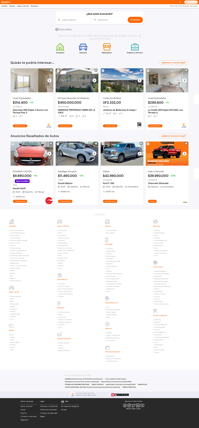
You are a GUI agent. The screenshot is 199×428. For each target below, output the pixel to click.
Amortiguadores (63, 243)
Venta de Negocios (160, 332)
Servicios (157, 296)
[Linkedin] (138, 405)
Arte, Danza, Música (64, 312)
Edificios (12, 270)
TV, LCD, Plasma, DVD (112, 279)
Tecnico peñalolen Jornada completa (115, 379)
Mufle (59, 255)
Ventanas (13, 316)
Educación (60, 308)
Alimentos (157, 230)
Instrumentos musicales (113, 309)
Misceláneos (158, 276)
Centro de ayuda (194, 6)
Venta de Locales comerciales (18, 240)
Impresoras (109, 264)
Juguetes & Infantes (64, 338)
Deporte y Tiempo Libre (113, 335)
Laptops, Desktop (111, 266)
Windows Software (111, 281)
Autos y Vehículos (63, 226)
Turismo (157, 352)
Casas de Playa (14, 263)
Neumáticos (61, 260)
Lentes (12, 340)
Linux (107, 269)
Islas (11, 276)
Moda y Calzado (15, 342)
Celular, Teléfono (111, 256)
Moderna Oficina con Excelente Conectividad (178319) (116, 381)
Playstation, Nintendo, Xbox (114, 274)
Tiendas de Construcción (162, 304)
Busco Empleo (110, 233)
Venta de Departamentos (17, 233)
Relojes (12, 347)
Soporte (24, 413)
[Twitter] (133, 405)
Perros (156, 248)
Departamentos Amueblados (18, 260)
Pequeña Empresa (160, 327)
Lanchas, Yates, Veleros (65, 291)
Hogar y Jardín (14, 292)
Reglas (42, 416)
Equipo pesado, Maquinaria (66, 250)
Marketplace (34, 6)
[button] (49, 80)
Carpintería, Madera (160, 271)
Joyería (12, 337)
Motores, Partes (63, 258)
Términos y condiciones (49, 406)
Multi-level (157, 322)
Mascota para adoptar (161, 250)
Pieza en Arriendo (15, 268)
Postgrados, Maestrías (64, 322)
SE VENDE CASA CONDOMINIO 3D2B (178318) (77, 384)
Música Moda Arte (111, 303)
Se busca (12, 311)
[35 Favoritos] (148, 70)
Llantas (60, 263)
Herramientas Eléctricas (161, 279)
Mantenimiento (159, 301)
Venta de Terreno (15, 243)
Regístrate (24, 420)
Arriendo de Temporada (17, 258)
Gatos (156, 235)
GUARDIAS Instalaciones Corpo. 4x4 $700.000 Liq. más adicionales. (84, 379)
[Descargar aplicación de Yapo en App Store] (118, 395)
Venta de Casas (14, 235)
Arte (107, 307)
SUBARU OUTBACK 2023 (129, 387)
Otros (12, 319)
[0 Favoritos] (57, 70)
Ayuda (23, 410)
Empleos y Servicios (23, 6)
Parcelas (12, 273)
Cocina (12, 299)
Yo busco (61, 296)
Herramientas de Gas (161, 284)
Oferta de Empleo (111, 230)
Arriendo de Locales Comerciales (19, 255)
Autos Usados (62, 230)
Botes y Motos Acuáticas (65, 289)
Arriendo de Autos (63, 238)
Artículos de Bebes (15, 296)
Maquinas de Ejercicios (112, 338)
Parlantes (109, 271)
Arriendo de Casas (15, 248)
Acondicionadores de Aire (113, 284)
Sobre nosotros (26, 406)
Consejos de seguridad (183, 6)
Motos (60, 233)
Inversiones (158, 319)
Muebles (12, 306)
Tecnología (109, 244)
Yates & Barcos (62, 279)
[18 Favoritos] (102, 70)
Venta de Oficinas (15, 238)
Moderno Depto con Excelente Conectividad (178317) (120, 384)
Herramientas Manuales (161, 281)
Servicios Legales (159, 350)
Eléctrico (157, 289)
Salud (156, 347)
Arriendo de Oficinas (16, 253)
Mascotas (156, 226)
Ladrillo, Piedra (159, 291)
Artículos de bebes (63, 343)
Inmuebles (4, 6)
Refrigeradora (110, 289)
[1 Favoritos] (12, 143)
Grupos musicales (111, 314)
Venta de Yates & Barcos (65, 294)
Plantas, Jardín (14, 304)
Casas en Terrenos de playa (18, 265)
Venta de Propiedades (16, 230)
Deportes (108, 328)
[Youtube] (142, 405)
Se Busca (61, 265)
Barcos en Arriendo (63, 286)
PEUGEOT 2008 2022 (97, 384)
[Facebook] (125, 405)
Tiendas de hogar (15, 314)
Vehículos (12, 6)
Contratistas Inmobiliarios (162, 274)
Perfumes (13, 345)
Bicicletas (109, 333)
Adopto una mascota (161, 253)
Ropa (11, 350)
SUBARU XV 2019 (142, 384)
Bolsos (12, 335)
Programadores (159, 340)
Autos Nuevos (62, 235)
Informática (109, 259)
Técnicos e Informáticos (65, 319)
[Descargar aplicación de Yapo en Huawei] (113, 395)
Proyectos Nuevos (15, 281)
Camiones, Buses (63, 245)
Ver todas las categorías (70, 406)
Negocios (13, 278)
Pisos (11, 301)
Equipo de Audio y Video (113, 261)
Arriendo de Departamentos (18, 250)
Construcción (158, 267)
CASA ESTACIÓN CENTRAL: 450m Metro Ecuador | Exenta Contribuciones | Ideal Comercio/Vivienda (92, 387)
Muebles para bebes (64, 350)
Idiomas (60, 314)
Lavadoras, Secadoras (112, 286)
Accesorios (61, 240)
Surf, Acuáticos (110, 340)
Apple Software (110, 251)
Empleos (108, 226)
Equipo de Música (63, 253)
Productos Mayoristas (161, 325)
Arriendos (13, 245)
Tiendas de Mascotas (161, 240)
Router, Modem (110, 276)
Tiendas (64, 410)
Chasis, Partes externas (65, 248)
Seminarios (61, 325)
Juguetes (61, 348)
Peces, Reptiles (159, 245)
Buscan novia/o (159, 243)
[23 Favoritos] (12, 70)
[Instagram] (129, 405)
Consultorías (158, 335)
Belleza (11, 330)
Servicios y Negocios (160, 315)
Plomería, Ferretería (160, 294)
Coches (60, 345)
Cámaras (109, 253)
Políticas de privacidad (48, 410)
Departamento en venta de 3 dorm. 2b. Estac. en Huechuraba (82, 381)
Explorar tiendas (173, 6)
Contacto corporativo (29, 416)
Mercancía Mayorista (112, 352)
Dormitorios (13, 309)
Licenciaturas (62, 317)
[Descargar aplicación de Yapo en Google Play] (125, 395)
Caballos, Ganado (160, 233)
